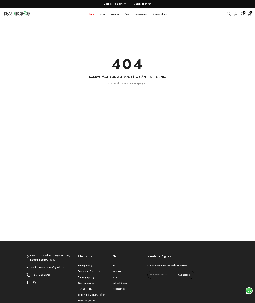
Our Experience (86, 283)
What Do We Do (86, 300)
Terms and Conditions (89, 271)
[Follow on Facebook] (27, 282)
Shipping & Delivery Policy (91, 294)
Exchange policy (86, 277)
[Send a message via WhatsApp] (249, 291)
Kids (127, 14)
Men (102, 14)
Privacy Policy (85, 265)
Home (91, 14)
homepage (138, 83)
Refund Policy (85, 289)
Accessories (141, 14)
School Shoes (160, 14)
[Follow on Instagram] (34, 282)
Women (115, 14)
